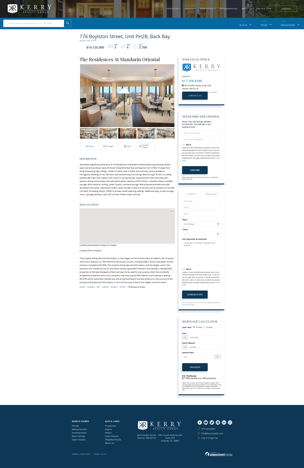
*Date (184, 220)
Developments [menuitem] (79, 432)
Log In (204, 437)
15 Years (209, 327)
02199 (122, 287)
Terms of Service (186, 305)
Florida (264, 25)
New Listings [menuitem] (78, 436)
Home (82, 287)
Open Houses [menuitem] (207, 8)
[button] (67, 23)
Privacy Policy (214, 302)
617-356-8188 (192, 81)
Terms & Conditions (81, 454)
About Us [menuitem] (247, 8)
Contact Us (195, 95)
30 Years (199, 327)
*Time (185, 229)
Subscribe (195, 170)
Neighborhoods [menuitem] (229, 8)
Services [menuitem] (189, 8)
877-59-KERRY (208, 428)
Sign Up (214, 437)
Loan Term (186, 327)
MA (98, 287)
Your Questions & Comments (194, 239)
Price (184, 333)
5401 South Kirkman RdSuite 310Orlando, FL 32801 (170, 438)
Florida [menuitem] (75, 425)
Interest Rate (188, 352)
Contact (286, 9)
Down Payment (188, 343)
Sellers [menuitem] (108, 432)
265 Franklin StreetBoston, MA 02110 (146, 436)
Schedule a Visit (211, 194)
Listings (90, 287)
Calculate (195, 367)
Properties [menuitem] (172, 8)
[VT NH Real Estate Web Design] (218, 454)
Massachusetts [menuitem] (79, 429)
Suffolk (105, 287)
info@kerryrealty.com (212, 433)
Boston (114, 287)
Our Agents (213, 92)
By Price (243, 25)
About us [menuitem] (109, 443)
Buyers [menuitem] (108, 429)
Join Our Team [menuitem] (263, 8)
